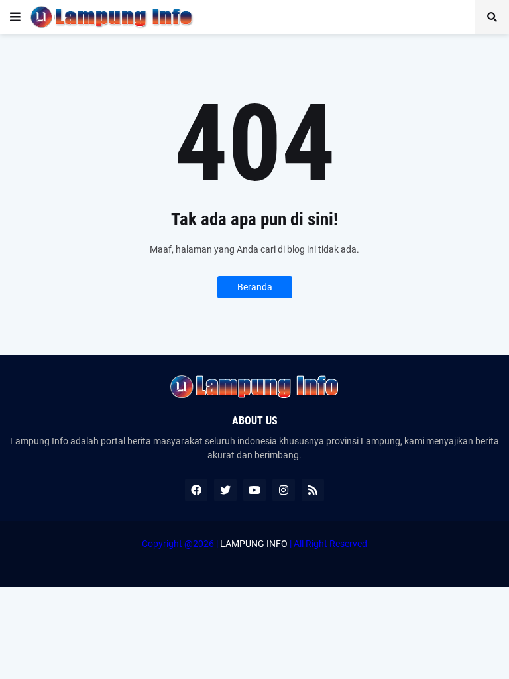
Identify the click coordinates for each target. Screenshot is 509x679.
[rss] (313, 490)
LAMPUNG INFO (254, 543)
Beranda (254, 287)
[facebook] (196, 490)
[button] (15, 17)
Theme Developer (251, 556)
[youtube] (254, 490)
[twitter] (225, 490)
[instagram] (283, 490)
